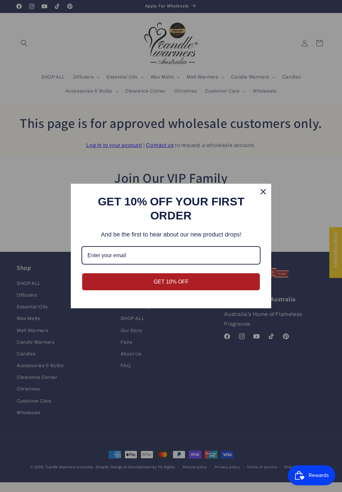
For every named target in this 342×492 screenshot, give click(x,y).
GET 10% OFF (171, 282)
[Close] (263, 192)
